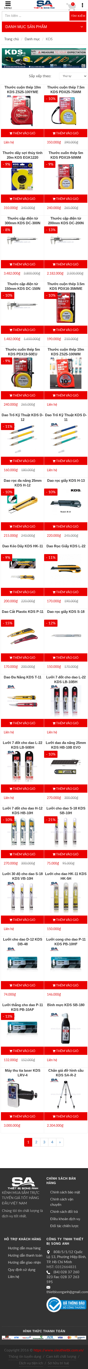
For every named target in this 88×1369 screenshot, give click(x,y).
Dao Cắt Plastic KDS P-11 (22, 612)
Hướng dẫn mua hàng (24, 1248)
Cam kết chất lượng (61, 1356)
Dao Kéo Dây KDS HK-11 (22, 546)
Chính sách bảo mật (65, 1192)
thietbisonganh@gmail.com (67, 1292)
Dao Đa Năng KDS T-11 (22, 677)
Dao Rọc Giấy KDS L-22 (65, 546)
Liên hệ (13, 1277)
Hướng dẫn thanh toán (25, 1255)
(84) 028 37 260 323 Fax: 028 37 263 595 (62, 1277)
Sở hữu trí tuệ (58, 1363)
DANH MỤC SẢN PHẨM (26, 27)
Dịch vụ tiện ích (31, 1363)
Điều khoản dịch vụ (65, 1219)
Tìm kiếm (78, 16)
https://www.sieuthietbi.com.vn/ (59, 1350)
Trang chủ (11, 39)
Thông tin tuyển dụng (24, 1356)
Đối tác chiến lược (64, 1226)
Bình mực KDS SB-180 (65, 1005)
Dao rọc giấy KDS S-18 (65, 612)
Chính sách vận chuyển (61, 1202)
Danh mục (32, 39)
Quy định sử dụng (21, 1270)
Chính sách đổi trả (64, 1212)
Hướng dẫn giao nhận (24, 1262)
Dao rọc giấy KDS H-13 (66, 480)
